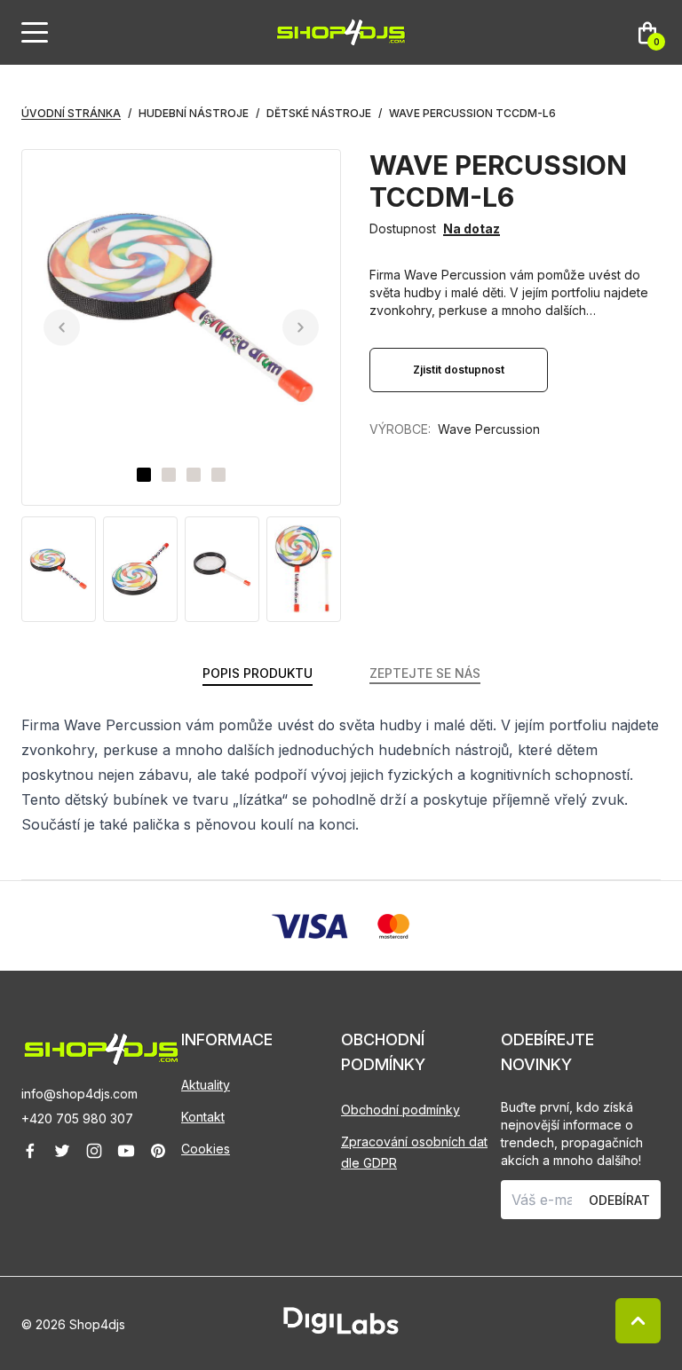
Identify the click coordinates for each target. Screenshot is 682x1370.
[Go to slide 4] (218, 475)
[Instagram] (94, 1151)
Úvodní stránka (71, 113)
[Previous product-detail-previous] (62, 328)
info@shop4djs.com (79, 1093)
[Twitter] (62, 1151)
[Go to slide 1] (144, 475)
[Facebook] (30, 1151)
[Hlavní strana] (341, 32)
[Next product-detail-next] (300, 328)
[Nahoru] (638, 1320)
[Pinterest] (158, 1151)
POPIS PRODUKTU (257, 673)
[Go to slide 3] (193, 475)
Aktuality (205, 1084)
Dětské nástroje (318, 113)
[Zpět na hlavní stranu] (101, 1049)
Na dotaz (471, 228)
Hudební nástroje (194, 113)
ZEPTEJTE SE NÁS (424, 673)
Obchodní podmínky (400, 1109)
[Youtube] (126, 1151)
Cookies (205, 1148)
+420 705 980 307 (77, 1118)
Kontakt (203, 1116)
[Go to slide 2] (169, 475)
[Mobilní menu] (34, 32)
